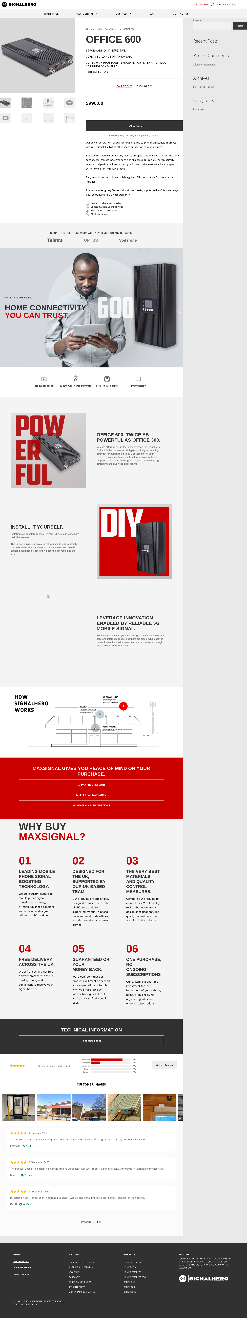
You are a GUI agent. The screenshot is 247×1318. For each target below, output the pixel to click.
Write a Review (164, 1065)
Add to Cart (134, 125)
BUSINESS (122, 13)
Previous (86, 1221)
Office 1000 (130, 1292)
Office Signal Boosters (109, 29)
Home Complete (132, 1272)
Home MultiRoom (133, 1262)
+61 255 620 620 (21, 1261)
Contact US (181, 13)
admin (196, 64)
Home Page (51, 13)
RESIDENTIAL (85, 13)
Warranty (74, 1277)
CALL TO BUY (200, 4)
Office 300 (129, 1282)
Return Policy (77, 1287)
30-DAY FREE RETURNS (91, 784)
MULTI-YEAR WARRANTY (91, 795)
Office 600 (129, 1287)
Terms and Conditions (81, 1262)
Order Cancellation (80, 1282)
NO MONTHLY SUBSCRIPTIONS (91, 805)
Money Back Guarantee (82, 1292)
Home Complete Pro (135, 1277)
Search (197, 19)
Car (152, 13)
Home (93, 29)
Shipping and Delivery (81, 1267)
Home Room (209, 64)
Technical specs (91, 1040)
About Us (74, 1272)
